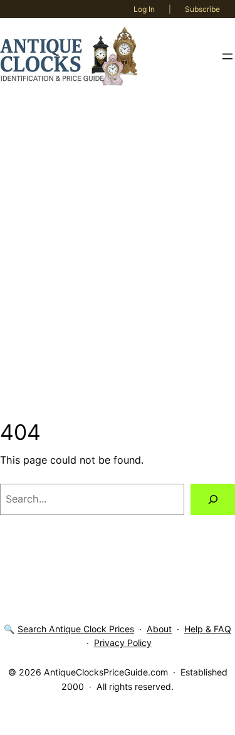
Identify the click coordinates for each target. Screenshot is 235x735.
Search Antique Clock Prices (76, 628)
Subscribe (202, 9)
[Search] (213, 499)
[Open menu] (227, 56)
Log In (144, 9)
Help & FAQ (207, 628)
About (159, 628)
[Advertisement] (117, 257)
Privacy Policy (123, 642)
